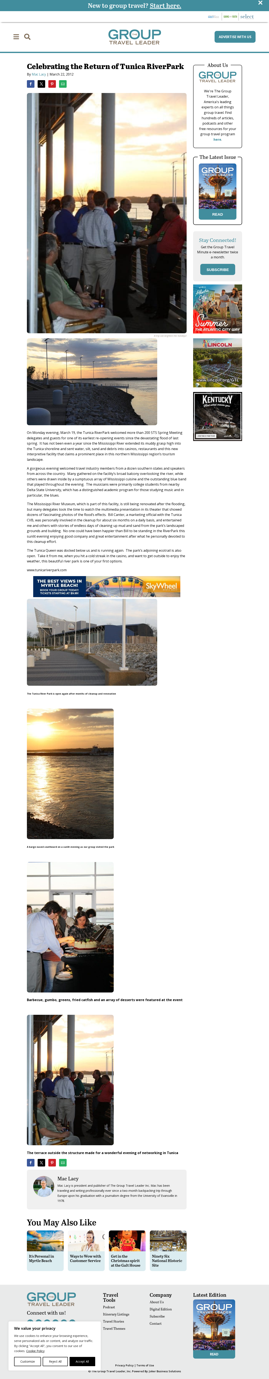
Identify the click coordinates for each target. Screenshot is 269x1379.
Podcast (109, 1307)
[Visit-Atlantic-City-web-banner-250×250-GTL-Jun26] (217, 332)
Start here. (165, 5)
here (217, 139)
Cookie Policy (35, 1351)
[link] (30, 84)
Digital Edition (161, 1309)
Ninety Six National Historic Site (167, 1260)
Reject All (55, 1361)
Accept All (82, 1361)
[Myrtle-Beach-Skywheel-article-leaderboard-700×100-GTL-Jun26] (106, 596)
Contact (156, 1323)
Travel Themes (114, 1328)
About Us (157, 1302)
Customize (27, 1361)
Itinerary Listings (116, 1314)
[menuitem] (16, 37)
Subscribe (157, 1316)
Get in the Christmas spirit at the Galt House (125, 1260)
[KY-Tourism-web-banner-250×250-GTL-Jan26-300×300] (217, 440)
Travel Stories (113, 1321)
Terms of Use (145, 1365)
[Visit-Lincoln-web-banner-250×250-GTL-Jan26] (217, 386)
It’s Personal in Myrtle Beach (41, 1258)
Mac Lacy (39, 74)
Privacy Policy (124, 1365)
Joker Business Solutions (165, 1371)
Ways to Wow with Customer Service (85, 1258)
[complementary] (54, 1346)
